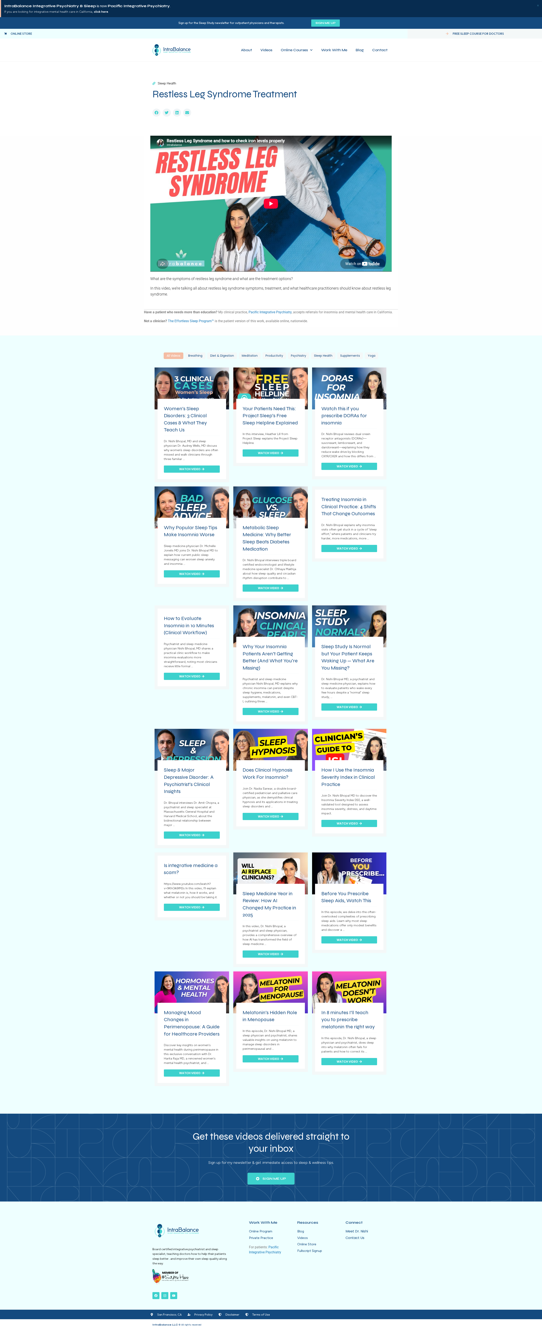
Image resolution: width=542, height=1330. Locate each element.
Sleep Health (323, 356)
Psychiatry (298, 356)
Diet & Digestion (222, 356)
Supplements (350, 356)
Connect (354, 1222)
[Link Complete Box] (192, 424)
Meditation (250, 356)
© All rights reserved (176, 1324)
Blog (360, 50)
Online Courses (294, 50)
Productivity (274, 356)
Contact (379, 50)
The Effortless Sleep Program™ (191, 321)
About (246, 50)
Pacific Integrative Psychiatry (270, 312)
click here (101, 12)
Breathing (195, 356)
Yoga (371, 356)
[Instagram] (164, 1295)
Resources (307, 1222)
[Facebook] (155, 1295)
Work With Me (334, 50)
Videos (266, 50)
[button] (156, 113)
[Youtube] (173, 1295)
